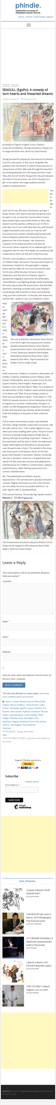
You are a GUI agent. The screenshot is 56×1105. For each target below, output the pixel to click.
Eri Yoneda (32, 948)
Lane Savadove (16, 714)
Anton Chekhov (17, 704)
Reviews (6, 85)
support (50, 16)
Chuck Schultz (32, 704)
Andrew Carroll (26, 701)
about (21, 16)
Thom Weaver (29, 724)
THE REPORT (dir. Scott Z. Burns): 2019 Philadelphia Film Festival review (39, 917)
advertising (39, 16)
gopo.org (28, 497)
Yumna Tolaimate (34, 924)
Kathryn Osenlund (11, 99)
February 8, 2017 (29, 99)
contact (29, 16)
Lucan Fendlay (30, 714)
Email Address (12, 785)
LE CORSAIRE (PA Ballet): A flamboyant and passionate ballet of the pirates (39, 941)
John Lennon (16, 711)
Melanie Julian (16, 718)
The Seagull (15, 724)
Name (5, 621)
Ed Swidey (14, 708)
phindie (5, 1091)
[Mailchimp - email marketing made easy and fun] (22, 809)
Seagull (15, 721)
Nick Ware (29, 718)
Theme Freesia (26, 1091)
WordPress (38, 1091)
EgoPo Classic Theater (31, 708)
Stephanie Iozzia (27, 721)
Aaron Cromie (12, 701)
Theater (15, 85)
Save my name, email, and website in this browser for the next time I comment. (27, 677)
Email (5, 637)
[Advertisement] (28, 54)
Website (6, 652)
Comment (6, 581)
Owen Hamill (33, 993)
